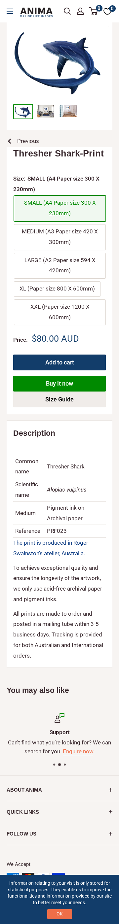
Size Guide (59, 399)
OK (60, 913)
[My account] (80, 11)
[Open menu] (10, 11)
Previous (28, 141)
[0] (94, 11)
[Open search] (67, 11)
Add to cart (59, 362)
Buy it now (59, 383)
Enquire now (78, 751)
